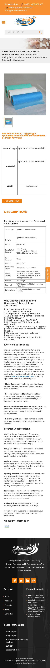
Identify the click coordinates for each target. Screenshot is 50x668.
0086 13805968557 (33, 4)
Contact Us (9, 614)
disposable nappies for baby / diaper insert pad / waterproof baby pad (37, 612)
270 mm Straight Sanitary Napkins (34, 616)
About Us (8, 601)
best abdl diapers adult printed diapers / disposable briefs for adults (36, 602)
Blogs (7, 610)
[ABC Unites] (25, 21)
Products (14, 51)
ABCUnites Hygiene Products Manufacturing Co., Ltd (25, 661)
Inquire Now (12, 201)
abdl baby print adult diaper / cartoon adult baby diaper (36, 597)
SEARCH (40, 31)
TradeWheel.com (29, 663)
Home (5, 51)
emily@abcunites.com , (21, 7)
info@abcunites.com (16, 10)
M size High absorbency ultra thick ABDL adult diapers (36, 607)
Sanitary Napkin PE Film (22, 376)
